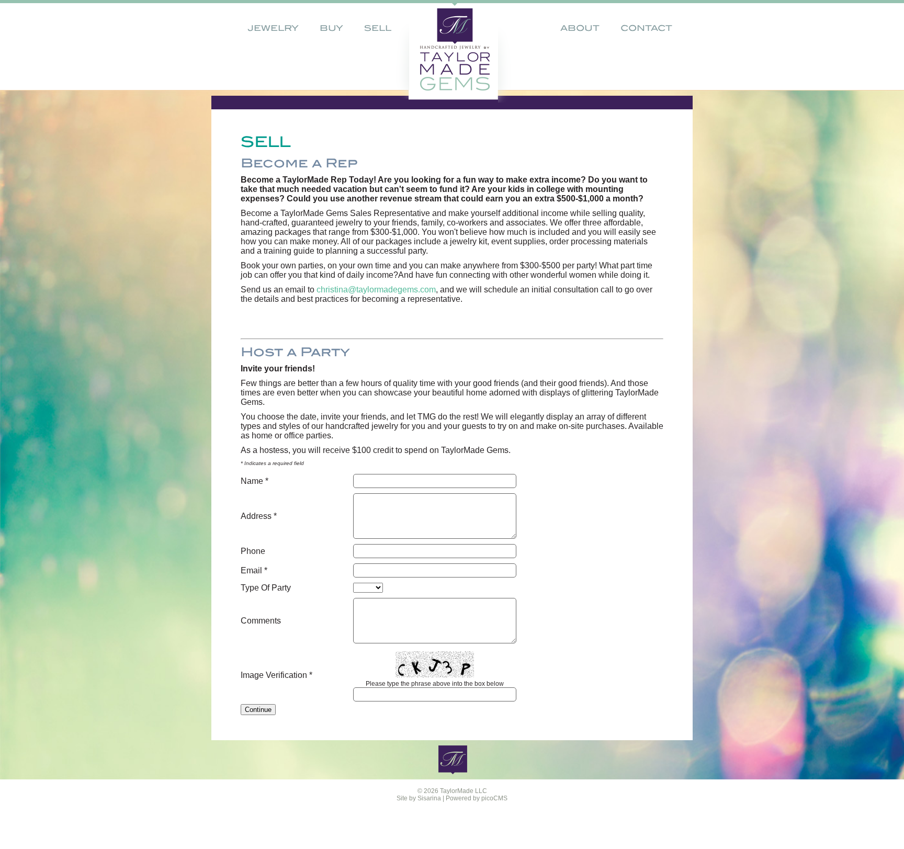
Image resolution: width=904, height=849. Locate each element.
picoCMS (494, 798)
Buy (331, 28)
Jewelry (273, 28)
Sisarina (429, 798)
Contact (646, 28)
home (434, 49)
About (580, 28)
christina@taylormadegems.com (376, 289)
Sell (377, 28)
